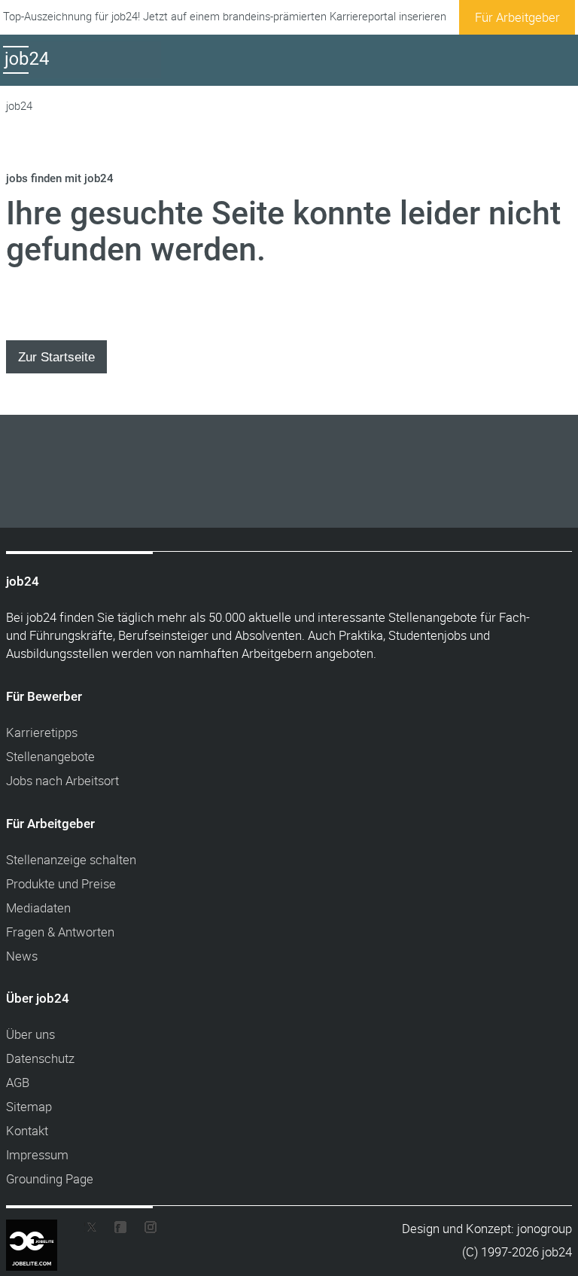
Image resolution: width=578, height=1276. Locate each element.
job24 (19, 106)
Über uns (30, 1034)
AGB (17, 1082)
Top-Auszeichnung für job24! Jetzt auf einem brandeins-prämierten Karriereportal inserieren (224, 16)
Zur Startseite (56, 356)
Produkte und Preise (61, 883)
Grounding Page (49, 1178)
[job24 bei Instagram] (144, 1230)
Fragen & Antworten (60, 931)
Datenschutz (40, 1058)
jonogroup (544, 1228)
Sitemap (29, 1106)
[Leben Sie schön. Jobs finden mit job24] (82, 73)
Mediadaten (38, 907)
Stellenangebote (50, 756)
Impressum (37, 1154)
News (22, 955)
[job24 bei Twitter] (96, 1230)
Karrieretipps (42, 732)
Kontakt (27, 1130)
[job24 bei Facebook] (120, 1230)
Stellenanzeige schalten (71, 859)
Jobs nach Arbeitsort (62, 780)
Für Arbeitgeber (517, 17)
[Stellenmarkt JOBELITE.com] (43, 1229)
